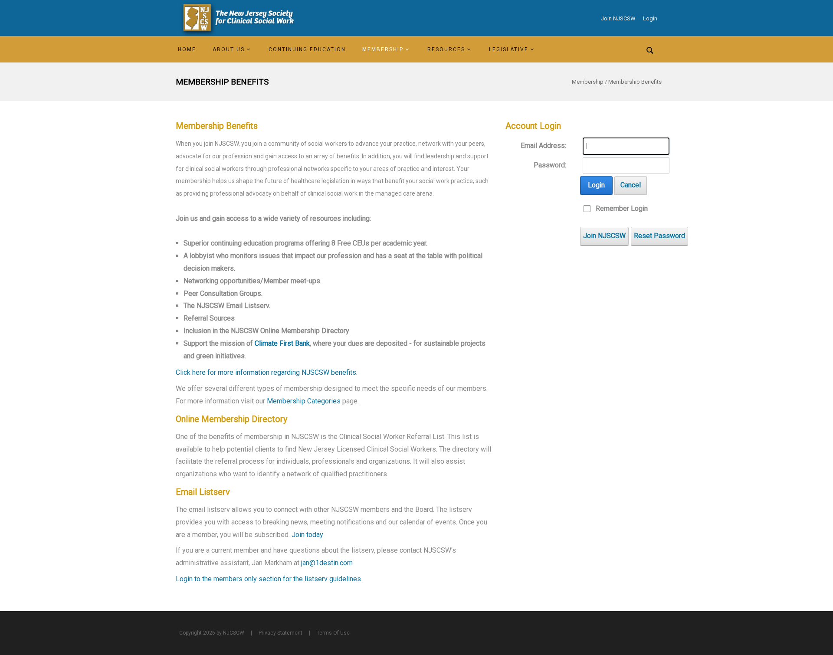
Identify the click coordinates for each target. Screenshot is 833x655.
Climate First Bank (282, 343)
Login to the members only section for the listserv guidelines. (269, 579)
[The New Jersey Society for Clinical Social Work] (237, 18)
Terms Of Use (333, 633)
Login (650, 18)
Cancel (630, 185)
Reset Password (659, 236)
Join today (307, 535)
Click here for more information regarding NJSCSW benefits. (266, 372)
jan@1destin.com (327, 563)
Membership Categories (303, 401)
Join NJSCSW (618, 18)
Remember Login (622, 208)
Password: (550, 165)
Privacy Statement (280, 633)
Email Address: (543, 145)
